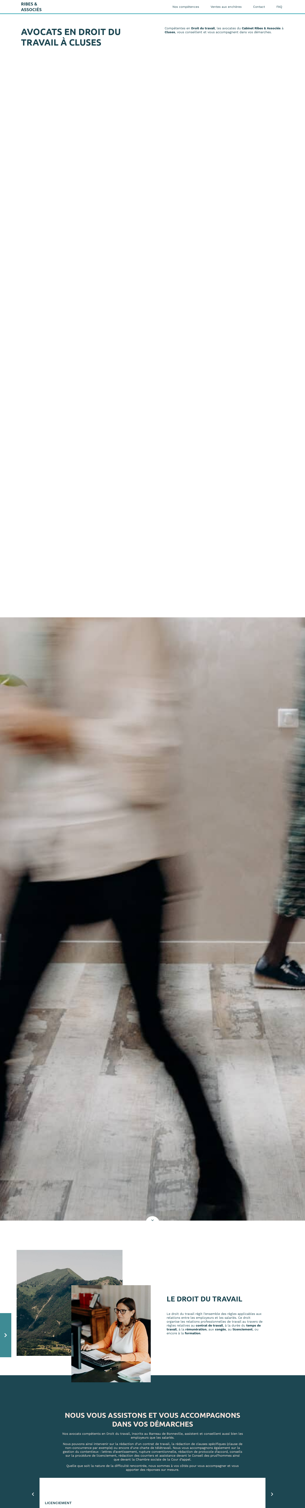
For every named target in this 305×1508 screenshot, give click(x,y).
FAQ (279, 6)
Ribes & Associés (31, 6)
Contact (259, 6)
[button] (33, 1494)
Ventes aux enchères (226, 6)
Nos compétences (185, 6)
